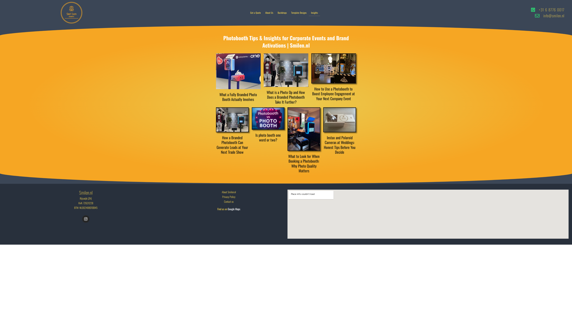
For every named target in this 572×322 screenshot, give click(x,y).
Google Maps (234, 209)
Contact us (229, 201)
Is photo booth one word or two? (268, 137)
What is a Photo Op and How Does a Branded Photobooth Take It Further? (286, 97)
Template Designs (299, 12)
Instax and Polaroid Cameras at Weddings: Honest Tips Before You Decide (339, 145)
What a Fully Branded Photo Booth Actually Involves (238, 97)
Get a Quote (255, 12)
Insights (314, 12)
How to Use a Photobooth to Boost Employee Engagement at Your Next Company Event (333, 93)
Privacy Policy (228, 197)
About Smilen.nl (229, 192)
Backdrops (282, 12)
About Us (269, 12)
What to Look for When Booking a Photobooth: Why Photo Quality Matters (304, 163)
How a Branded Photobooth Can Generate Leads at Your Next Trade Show (232, 145)
